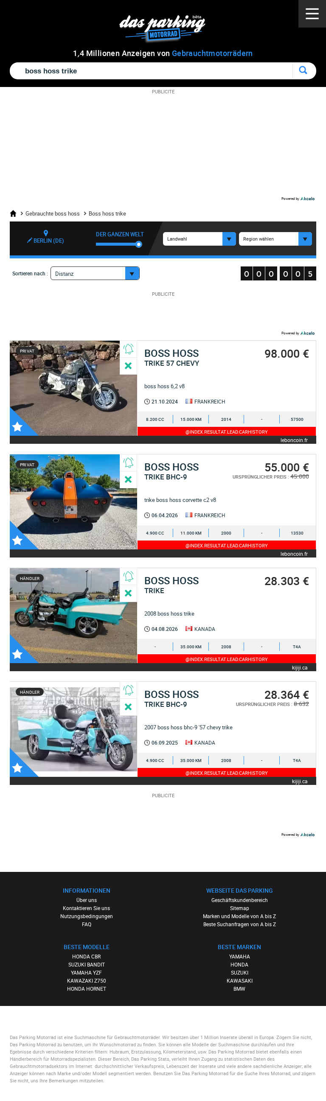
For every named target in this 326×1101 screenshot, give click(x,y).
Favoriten (24, 421)
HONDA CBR (86, 956)
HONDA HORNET (86, 988)
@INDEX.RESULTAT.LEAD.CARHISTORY (226, 432)
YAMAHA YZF (86, 972)
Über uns (86, 899)
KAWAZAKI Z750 (86, 980)
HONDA (239, 964)
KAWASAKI (240, 980)
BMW (239, 988)
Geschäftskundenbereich (239, 899)
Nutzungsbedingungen (86, 916)
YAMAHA (239, 956)
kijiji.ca (300, 667)
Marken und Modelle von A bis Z (239, 916)
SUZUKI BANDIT (86, 964)
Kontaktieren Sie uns (86, 908)
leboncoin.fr (294, 440)
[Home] (16, 213)
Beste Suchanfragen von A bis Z (239, 924)
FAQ (86, 924)
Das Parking (167, 29)
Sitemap (239, 908)
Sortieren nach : (30, 273)
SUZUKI (239, 972)
